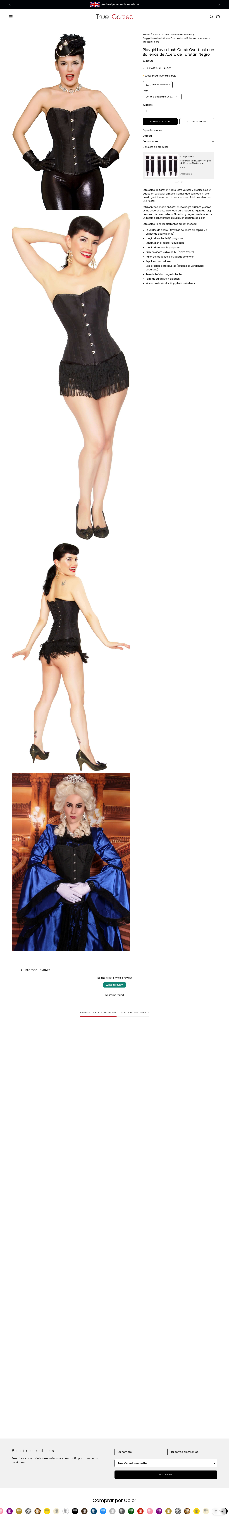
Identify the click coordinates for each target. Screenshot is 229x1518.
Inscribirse (166, 1474)
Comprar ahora (197, 121)
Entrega (147, 135)
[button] (211, 16)
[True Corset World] (114, 16)
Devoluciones (150, 141)
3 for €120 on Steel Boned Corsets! (172, 34)
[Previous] (10, 4)
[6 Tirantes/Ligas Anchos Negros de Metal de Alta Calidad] (162, 165)
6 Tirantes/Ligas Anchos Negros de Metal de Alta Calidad (195, 161)
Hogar (146, 34)
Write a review (114, 985)
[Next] (219, 4)
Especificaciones (152, 130)
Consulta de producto (156, 147)
